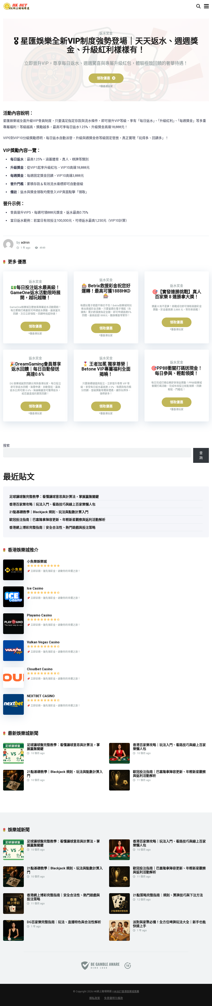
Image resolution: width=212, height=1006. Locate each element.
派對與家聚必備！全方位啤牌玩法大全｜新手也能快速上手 (169, 924)
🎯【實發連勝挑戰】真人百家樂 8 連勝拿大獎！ (176, 294)
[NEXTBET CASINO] (13, 714)
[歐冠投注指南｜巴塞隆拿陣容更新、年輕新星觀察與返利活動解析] (119, 789)
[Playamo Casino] (13, 633)
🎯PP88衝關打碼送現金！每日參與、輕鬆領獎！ (176, 371)
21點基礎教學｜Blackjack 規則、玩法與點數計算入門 (48, 512)
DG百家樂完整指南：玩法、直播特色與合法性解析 (64, 922)
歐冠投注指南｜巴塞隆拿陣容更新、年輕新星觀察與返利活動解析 (57, 520)
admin (25, 242)
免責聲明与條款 (113, 998)
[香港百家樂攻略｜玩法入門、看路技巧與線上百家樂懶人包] (119, 762)
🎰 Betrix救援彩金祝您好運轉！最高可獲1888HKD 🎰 (106, 290)
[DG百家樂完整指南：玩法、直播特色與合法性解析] (13, 940)
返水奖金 (106, 33)
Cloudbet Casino (40, 669)
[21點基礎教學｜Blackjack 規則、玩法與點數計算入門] (13, 789)
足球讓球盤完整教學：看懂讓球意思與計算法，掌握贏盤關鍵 (54, 497)
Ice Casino (35, 588)
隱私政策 (94, 998)
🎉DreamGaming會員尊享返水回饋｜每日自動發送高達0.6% (35, 369)
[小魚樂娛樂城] (13, 579)
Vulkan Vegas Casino (43, 642)
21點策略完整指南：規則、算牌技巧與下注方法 (168, 895)
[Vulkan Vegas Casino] (13, 660)
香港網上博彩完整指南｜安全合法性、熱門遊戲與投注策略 (52, 527)
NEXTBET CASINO (41, 696)
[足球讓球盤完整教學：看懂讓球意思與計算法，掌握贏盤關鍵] (13, 762)
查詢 (201, 455)
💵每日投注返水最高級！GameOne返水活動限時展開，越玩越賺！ (35, 292)
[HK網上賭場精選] (16, 5)
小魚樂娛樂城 (37, 561)
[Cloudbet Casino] (13, 687)
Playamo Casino (39, 615)
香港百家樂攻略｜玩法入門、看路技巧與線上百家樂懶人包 (52, 504)
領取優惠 (104, 78)
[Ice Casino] (13, 606)
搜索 (6, 446)
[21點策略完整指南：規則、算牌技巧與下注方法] (119, 913)
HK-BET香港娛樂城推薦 (126, 991)
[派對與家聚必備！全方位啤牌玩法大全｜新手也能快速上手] (119, 940)
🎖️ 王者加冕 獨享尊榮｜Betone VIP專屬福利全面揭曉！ (106, 369)
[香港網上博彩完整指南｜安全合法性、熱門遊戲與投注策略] (13, 913)
